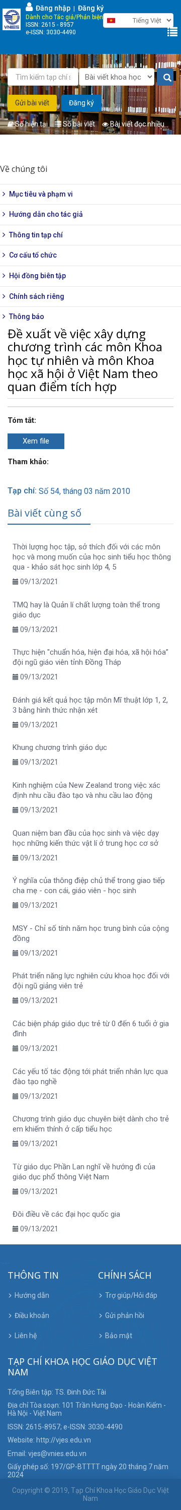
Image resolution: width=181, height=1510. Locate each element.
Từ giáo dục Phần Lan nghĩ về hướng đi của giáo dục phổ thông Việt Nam (84, 1171)
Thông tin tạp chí (36, 235)
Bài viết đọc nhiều (136, 124)
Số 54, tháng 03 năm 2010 (84, 491)
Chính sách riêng (36, 296)
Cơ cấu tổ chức (33, 255)
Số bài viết (78, 124)
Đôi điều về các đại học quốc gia (66, 1214)
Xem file (36, 441)
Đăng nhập (51, 8)
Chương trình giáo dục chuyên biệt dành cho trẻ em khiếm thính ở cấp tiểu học (91, 1124)
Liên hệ (26, 1336)
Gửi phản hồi (124, 1315)
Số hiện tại (31, 124)
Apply (165, 77)
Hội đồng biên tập (37, 276)
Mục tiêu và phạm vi (41, 194)
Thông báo (26, 316)
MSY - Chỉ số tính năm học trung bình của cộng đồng (91, 933)
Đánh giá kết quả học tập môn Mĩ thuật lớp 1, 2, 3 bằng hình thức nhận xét (90, 705)
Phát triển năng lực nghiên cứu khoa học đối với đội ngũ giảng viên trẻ (91, 980)
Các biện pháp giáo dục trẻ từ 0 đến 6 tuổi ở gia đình (91, 1028)
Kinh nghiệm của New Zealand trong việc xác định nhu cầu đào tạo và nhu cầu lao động (86, 790)
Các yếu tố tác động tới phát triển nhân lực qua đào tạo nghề (90, 1076)
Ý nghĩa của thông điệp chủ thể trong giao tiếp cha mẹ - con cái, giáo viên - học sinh (89, 885)
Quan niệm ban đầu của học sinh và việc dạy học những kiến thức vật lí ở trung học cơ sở (86, 838)
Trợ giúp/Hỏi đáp (131, 1295)
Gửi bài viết (32, 103)
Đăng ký (91, 8)
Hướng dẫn (32, 1295)
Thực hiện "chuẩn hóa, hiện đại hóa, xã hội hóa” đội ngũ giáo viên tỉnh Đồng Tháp (90, 657)
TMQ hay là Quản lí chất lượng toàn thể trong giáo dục (86, 609)
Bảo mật (118, 1336)
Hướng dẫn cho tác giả (46, 214)
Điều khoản (32, 1315)
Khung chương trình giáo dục (60, 747)
